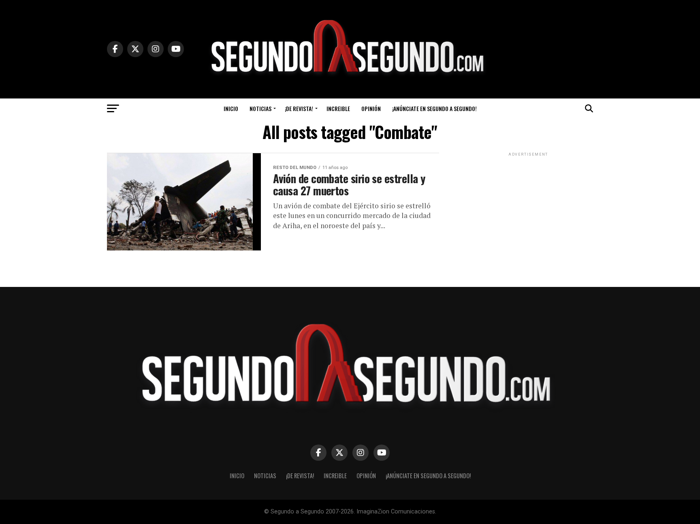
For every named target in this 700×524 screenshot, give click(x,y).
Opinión (371, 108)
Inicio (231, 108)
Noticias (260, 108)
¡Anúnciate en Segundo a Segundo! (434, 108)
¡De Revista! (299, 108)
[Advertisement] (528, 208)
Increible (338, 108)
